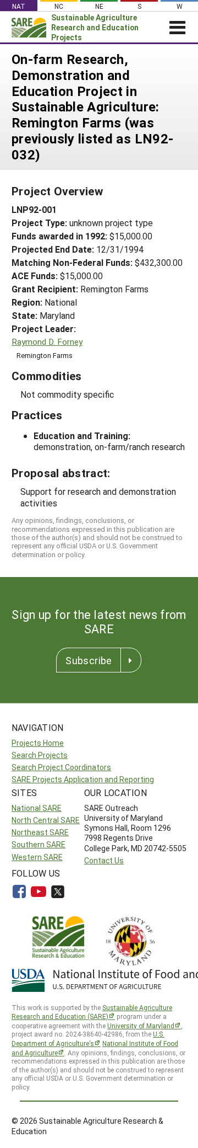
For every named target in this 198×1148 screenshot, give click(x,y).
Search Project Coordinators (61, 767)
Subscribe (88, 660)
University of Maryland (140, 1025)
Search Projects (40, 755)
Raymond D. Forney (47, 341)
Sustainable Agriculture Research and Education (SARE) (92, 1012)
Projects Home (38, 743)
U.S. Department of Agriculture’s (88, 1038)
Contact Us (104, 860)
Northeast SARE (40, 832)
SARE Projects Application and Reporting (83, 779)
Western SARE (37, 857)
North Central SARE (46, 820)
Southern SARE (38, 844)
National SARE (37, 808)
